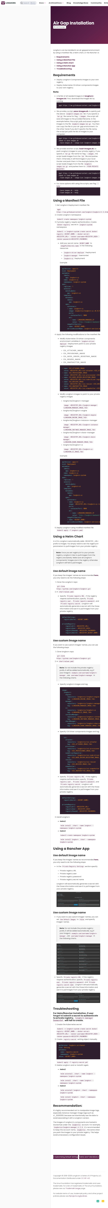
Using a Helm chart (65, 63)
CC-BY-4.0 (85, 1178)
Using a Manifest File (66, 60)
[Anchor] (77, 75)
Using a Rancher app (66, 66)
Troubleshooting (64, 69)
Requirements (63, 57)
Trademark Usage (73, 1188)
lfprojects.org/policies (78, 1196)
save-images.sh (81, 111)
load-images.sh (86, 148)
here (96, 575)
